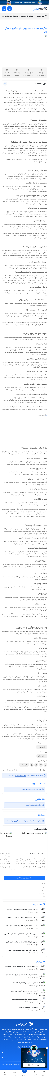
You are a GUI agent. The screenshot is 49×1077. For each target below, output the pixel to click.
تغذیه (43, 884)
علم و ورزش (41, 747)
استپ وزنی (41, 756)
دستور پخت (42, 890)
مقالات (31, 16)
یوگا (44, 896)
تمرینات (43, 887)
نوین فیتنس (40, 16)
